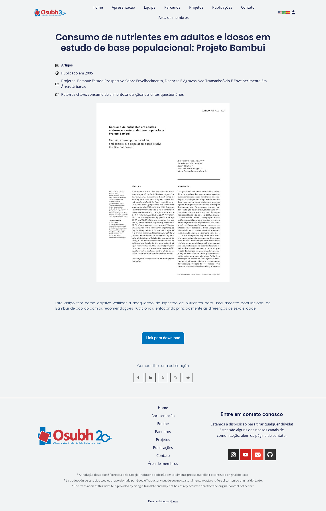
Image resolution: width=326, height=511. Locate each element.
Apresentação (123, 7)
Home (98, 7)
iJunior (174, 501)
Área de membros (174, 17)
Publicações (222, 7)
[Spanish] (288, 12)
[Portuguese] (284, 12)
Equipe (149, 7)
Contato (248, 7)
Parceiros (172, 7)
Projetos (196, 7)
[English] (280, 12)
